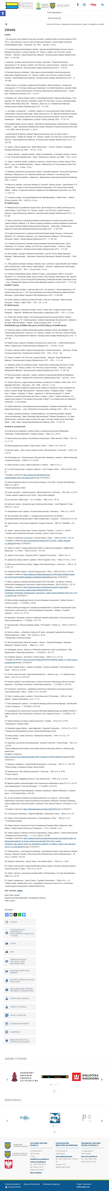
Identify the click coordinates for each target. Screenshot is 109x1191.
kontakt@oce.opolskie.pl (39, 1159)
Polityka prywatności (12, 1184)
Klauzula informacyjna (32, 1184)
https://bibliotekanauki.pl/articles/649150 (38, 809)
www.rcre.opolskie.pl (89, 1156)
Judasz (20, 891)
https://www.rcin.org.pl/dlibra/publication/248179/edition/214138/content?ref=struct (36, 757)
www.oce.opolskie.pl (38, 1162)
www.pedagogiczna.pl (64, 1156)
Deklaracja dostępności (51, 1184)
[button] (3, 13)
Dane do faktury (36, 1173)
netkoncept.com (83, 1187)
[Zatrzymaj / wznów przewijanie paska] (6, 24)
